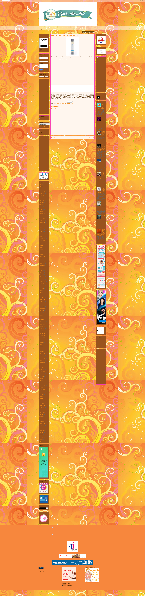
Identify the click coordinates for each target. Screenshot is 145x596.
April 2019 (41, 312)
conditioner (61, 103)
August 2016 (41, 254)
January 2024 (41, 391)
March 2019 (41, 310)
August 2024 (41, 403)
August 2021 (41, 351)
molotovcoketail (72, 588)
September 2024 (42, 405)
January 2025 (41, 410)
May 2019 (41, 313)
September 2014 (42, 213)
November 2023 (42, 387)
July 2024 (41, 401)
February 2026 (42, 430)
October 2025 (41, 425)
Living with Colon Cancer (51, 27)
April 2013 (41, 184)
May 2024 (41, 398)
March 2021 (41, 342)
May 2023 (41, 380)
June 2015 (41, 229)
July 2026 (41, 439)
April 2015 (41, 225)
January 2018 (41, 285)
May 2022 (41, 365)
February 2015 (42, 222)
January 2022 (41, 360)
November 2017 (42, 281)
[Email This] (67, 102)
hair (67, 103)
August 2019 (41, 319)
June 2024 (41, 400)
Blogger (80, 588)
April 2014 (41, 204)
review (69, 103)
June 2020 (41, 331)
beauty (58, 103)
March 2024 (41, 394)
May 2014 (41, 206)
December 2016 (42, 261)
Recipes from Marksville (92, 27)
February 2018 (42, 286)
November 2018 (42, 303)
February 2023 (42, 374)
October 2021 (41, 355)
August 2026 (41, 441)
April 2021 (41, 344)
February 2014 (42, 200)
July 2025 (41, 419)
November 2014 (42, 216)
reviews (72, 103)
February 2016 (42, 243)
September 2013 (42, 191)
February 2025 (42, 412)
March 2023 (41, 376)
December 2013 (42, 197)
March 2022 (41, 364)
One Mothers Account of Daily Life (78, 27)
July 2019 (41, 317)
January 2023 (41, 373)
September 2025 (42, 423)
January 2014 (41, 198)
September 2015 (42, 234)
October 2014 (41, 215)
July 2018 (41, 295)
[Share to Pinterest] (71, 102)
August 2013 (41, 189)
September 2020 (42, 333)
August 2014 (41, 211)
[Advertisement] (43, 96)
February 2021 (42, 340)
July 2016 (41, 252)
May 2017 (41, 270)
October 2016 (41, 258)
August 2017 (41, 276)
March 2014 (41, 202)
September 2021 (42, 353)
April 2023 (41, 378)
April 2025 (41, 416)
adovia (55, 103)
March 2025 (41, 414)
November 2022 (42, 371)
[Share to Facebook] (70, 102)
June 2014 (41, 207)
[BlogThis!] (68, 102)
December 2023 (42, 389)
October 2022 (41, 369)
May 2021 (41, 346)
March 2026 (41, 432)
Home (73, 137)
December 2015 (42, 240)
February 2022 (42, 362)
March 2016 (41, 245)
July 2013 (41, 188)
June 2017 (41, 272)
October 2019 (41, 322)
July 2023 (41, 383)
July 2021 (41, 349)
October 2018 (41, 301)
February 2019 (42, 308)
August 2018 (41, 297)
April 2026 (41, 434)
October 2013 (41, 193)
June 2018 (41, 294)
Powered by (41, 50)
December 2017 (42, 283)
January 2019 (41, 306)
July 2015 (41, 231)
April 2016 (41, 247)
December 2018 (42, 304)
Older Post (91, 137)
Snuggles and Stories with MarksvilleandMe (48, 29)
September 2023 (42, 385)
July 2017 (41, 274)
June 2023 (41, 382)
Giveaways (42, 27)
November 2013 (42, 195)
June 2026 (41, 437)
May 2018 (41, 292)
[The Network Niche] (44, 502)
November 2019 (42, 324)
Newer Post (53, 137)
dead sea (64, 103)
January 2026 (41, 428)
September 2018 (42, 299)
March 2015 (41, 224)
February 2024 (42, 392)
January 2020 (41, 328)
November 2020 (42, 335)
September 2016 (42, 256)
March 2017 (41, 267)
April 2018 (41, 290)
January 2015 (41, 220)
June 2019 (41, 315)
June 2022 (41, 367)
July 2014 (41, 209)
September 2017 (42, 277)
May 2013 (41, 186)
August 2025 (41, 421)
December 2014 (42, 218)
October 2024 (41, 407)
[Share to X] (69, 102)
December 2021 (42, 358)
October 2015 (41, 236)
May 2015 (41, 227)
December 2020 (42, 337)
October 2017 (41, 279)
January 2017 (41, 263)
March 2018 (41, 288)
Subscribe (43, 45)
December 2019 (42, 326)
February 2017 (42, 265)
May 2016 (41, 249)
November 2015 (42, 238)
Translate (43, 126)
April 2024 (41, 396)
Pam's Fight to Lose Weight (64, 27)
